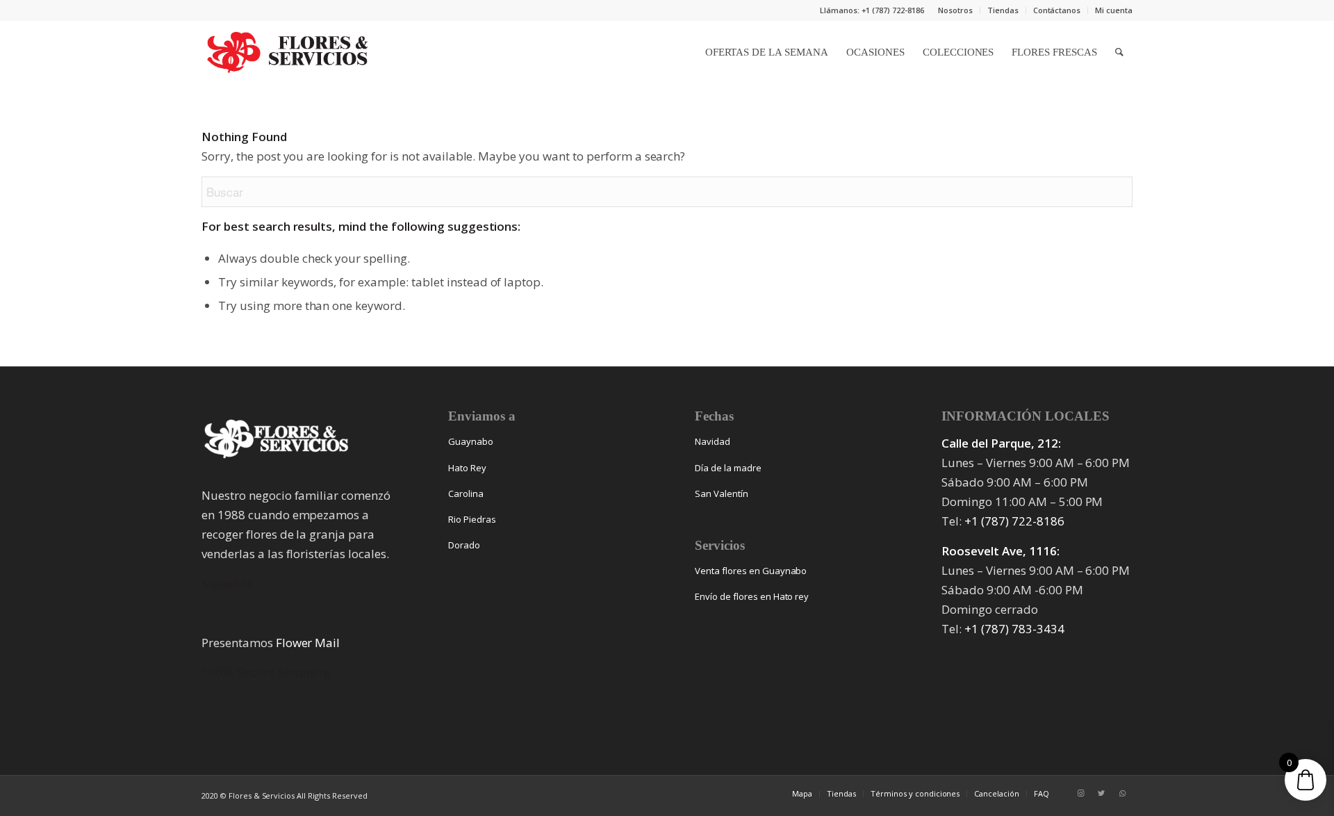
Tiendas (1003, 10)
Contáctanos (1057, 10)
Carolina (466, 493)
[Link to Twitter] (1101, 793)
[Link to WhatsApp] (1122, 793)
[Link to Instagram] (1080, 793)
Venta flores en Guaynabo (751, 570)
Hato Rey (467, 468)
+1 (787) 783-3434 (1014, 629)
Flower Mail (308, 643)
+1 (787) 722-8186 (1014, 521)
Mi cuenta (1114, 10)
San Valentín (721, 493)
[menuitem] (955, 10)
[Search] (1119, 52)
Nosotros (955, 10)
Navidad (712, 441)
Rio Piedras (472, 519)
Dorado (464, 545)
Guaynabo (470, 441)
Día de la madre (728, 468)
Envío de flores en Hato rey (752, 596)
